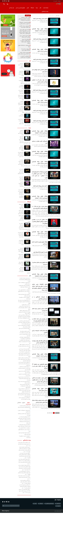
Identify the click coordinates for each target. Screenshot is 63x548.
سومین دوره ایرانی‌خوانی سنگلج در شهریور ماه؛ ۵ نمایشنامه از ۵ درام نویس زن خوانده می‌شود (24, 312)
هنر (35, 503)
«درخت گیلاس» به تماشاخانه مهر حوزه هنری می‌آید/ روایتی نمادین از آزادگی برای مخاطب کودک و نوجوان (24, 390)
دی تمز (56, 511)
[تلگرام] (3, 1)
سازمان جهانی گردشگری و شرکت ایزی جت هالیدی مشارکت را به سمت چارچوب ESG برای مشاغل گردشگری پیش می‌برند (24, 461)
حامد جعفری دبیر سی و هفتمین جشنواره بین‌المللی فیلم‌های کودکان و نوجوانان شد (39, 221)
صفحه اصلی (57, 15)
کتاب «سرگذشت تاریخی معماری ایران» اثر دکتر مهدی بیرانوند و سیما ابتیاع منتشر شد (24, 444)
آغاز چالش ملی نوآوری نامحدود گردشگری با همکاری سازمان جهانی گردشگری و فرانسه (25, 482)
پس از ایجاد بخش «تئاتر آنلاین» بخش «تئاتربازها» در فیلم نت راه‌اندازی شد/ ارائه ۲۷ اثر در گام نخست (24, 395)
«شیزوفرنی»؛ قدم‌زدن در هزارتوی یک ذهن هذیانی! (25, 56)
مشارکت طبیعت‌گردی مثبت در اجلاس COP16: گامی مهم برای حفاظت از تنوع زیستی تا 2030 (24, 491)
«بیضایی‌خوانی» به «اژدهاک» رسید (24, 352)
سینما (37, 8)
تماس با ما (55, 1)
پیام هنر (58, 503)
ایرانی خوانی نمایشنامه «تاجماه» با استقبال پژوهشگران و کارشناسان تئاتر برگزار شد (24, 19)
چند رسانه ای (11, 8)
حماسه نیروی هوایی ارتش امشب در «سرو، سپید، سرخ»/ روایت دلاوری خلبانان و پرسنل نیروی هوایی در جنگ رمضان (24, 31)
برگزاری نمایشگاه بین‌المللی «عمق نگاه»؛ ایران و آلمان (21, 212)
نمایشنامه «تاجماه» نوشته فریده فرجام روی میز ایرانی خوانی (24, 53)
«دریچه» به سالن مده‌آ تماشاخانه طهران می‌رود (25, 49)
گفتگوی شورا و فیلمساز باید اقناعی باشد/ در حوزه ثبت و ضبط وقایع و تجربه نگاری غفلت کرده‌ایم (39, 380)
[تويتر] (6, 1)
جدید (28, 403)
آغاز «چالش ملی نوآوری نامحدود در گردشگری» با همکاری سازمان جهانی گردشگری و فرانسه (24, 486)
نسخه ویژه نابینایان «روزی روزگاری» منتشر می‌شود (25, 36)
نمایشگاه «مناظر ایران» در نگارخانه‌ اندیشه (21, 264)
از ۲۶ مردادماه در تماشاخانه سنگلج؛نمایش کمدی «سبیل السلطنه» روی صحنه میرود (24, 346)
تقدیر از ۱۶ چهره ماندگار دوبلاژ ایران (40, 252)
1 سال (24, 451)
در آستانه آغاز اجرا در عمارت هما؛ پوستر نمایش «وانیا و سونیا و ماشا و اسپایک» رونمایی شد (24, 378)
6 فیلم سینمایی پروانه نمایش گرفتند (40, 186)
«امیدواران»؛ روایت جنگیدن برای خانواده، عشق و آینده (24, 26)
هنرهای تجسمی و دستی (20, 8)
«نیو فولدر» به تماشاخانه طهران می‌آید (24, 46)
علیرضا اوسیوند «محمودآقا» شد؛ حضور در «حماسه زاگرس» (24, 23)
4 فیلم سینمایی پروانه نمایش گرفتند (40, 18)
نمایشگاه (32, 8)
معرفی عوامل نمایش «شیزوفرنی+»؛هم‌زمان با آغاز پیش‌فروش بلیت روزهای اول (24, 342)
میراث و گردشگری (45, 11)
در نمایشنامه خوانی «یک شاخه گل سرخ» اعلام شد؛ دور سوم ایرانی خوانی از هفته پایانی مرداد (24, 368)
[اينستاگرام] (5, 1)
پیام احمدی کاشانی (49, 503)
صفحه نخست (45, 8)
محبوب (23, 403)
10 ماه (27, 445)
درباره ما (59, 1)
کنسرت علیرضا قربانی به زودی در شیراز (24, 353)
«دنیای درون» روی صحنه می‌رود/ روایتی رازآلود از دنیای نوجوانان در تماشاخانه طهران (25, 386)
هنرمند (58, 506)
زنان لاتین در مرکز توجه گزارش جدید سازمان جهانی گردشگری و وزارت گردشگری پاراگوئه (24, 473)
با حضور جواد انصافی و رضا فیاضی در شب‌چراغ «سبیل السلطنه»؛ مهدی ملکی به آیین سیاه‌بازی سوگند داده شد (24, 322)
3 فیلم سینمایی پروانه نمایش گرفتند (40, 90)
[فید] (8, 1)
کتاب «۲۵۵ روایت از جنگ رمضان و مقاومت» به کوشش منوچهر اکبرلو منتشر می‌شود (24, 308)
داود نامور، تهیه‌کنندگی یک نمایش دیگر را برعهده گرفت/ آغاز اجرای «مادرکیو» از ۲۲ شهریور (24, 302)
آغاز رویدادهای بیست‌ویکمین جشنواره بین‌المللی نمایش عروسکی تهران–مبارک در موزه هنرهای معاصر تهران (24, 359)
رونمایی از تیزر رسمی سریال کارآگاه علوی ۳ (21, 178)
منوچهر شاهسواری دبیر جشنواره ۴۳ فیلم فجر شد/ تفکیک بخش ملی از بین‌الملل (39, 366)
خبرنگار (41, 503)
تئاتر (40, 8)
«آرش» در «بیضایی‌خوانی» (26, 304)
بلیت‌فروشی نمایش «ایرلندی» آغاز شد (24, 362)
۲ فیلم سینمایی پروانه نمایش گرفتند (40, 39)
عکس (28, 8)
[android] (9, 502)
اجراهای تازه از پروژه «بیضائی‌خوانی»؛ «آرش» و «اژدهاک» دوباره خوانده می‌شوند (25, 41)
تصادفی (19, 403)
